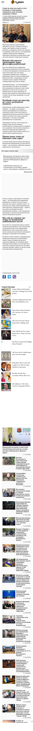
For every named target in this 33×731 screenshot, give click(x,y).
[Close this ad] (32, 721)
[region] (15, 185)
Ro (8, 22)
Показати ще (28, 172)
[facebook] (4, 276)
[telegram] (9, 276)
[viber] (14, 276)
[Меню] (2, 2)
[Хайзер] (17, 2)
